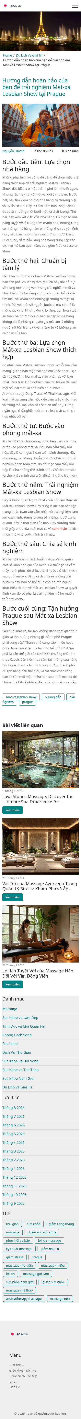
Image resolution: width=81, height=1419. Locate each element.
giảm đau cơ (50, 1249)
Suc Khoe (10, 1043)
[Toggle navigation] (75, 5)
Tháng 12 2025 (14, 1177)
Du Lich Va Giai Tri (29, 55)
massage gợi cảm (36, 1274)
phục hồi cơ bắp (18, 1240)
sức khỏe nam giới (19, 1282)
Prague (37, 1257)
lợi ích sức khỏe (53, 1282)
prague (27, 702)
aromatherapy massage (24, 1298)
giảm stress (14, 1257)
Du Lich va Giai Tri (17, 1087)
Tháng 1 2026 (13, 1168)
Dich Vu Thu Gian (16, 1052)
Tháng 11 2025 (14, 1186)
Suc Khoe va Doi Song (20, 1061)
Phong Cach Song (17, 1035)
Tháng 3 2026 (13, 1151)
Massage (9, 1008)
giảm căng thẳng (61, 1224)
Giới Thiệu (16, 1365)
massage (12, 1232)
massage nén (60, 1298)
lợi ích (10, 1274)
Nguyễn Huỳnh (13, 151)
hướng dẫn (53, 697)
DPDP (13, 1381)
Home (7, 55)
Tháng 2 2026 (13, 1159)
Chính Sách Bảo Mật (23, 1376)
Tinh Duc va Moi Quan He (23, 1026)
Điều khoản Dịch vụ (22, 1370)
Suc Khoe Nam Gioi (18, 1078)
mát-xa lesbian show (21, 697)
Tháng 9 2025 (13, 1203)
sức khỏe (33, 1224)
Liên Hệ (14, 1387)
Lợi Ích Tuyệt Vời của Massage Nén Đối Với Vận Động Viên (37, 973)
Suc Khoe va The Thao (20, 1069)
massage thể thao (19, 1290)
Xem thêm (13, 810)
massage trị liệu (53, 1265)
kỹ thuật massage (19, 1249)
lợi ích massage (49, 1240)
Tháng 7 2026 (13, 1116)
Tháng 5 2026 (13, 1133)
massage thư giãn (19, 1265)
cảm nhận (59, 528)
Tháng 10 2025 (14, 1194)
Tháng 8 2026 (13, 1107)
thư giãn (12, 1224)
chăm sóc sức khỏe (42, 1232)
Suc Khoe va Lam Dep (20, 1017)
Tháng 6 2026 (13, 1125)
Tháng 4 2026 (13, 1142)
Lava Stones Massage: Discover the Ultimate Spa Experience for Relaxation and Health (38, 799)
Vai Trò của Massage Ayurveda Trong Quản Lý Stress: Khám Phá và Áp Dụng (39, 886)
